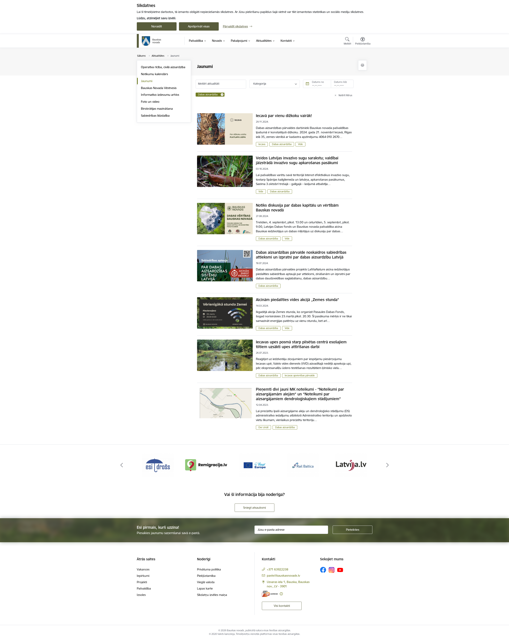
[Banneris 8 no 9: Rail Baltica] (303, 465)
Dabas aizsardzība (281, 144)
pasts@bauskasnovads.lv (283, 575)
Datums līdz (340, 81)
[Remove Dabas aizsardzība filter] (222, 94)
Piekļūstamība (206, 576)
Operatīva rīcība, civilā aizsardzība (163, 67)
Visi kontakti (282, 606)
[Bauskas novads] (151, 41)
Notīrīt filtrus (345, 95)
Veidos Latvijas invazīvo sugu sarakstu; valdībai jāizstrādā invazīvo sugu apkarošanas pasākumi (297, 160)
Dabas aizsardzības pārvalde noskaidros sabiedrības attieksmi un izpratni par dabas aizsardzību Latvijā (301, 254)
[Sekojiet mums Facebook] (323, 570)
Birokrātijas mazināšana (157, 108)
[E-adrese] (270, 594)
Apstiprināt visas (199, 26)
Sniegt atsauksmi (254, 507)
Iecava (261, 144)
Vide (300, 144)
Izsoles (141, 595)
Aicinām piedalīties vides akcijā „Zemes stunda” (297, 299)
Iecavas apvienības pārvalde (300, 375)
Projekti (142, 582)
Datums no (318, 81)
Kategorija (259, 83)
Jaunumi (146, 81)
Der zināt (263, 427)
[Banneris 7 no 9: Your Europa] (254, 465)
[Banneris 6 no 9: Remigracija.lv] (206, 465)
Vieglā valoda (206, 582)
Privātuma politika (209, 569)
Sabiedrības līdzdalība (155, 115)
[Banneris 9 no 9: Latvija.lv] (351, 465)
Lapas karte (205, 588)
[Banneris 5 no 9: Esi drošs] (158, 465)
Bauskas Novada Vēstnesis (159, 88)
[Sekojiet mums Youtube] (340, 569)
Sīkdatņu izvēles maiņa (212, 595)
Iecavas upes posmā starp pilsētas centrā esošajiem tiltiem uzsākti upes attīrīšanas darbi (301, 344)
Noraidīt (156, 26)
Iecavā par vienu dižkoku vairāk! (284, 115)
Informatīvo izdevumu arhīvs (160, 95)
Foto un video (150, 102)
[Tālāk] (387, 465)
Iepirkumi (143, 576)
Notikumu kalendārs (154, 74)
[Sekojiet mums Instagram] (332, 570)
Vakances (143, 569)
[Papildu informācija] (281, 593)
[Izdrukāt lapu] (362, 65)
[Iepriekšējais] (122, 465)
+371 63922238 (277, 569)
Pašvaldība (144, 588)
